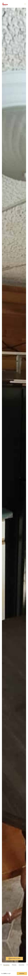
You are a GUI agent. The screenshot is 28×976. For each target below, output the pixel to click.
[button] (1, 964)
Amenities (21, 965)
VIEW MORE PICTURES (15, 958)
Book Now (22, 973)
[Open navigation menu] (25, 4)
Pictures (14, 965)
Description (6, 965)
